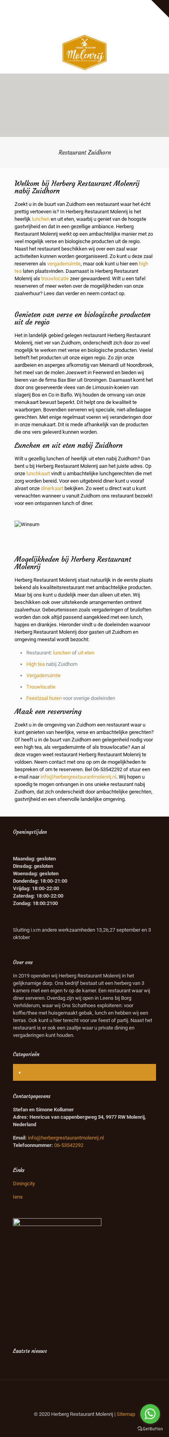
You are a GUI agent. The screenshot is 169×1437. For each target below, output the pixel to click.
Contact (100, 14)
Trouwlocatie (40, 687)
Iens (18, 1197)
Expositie (37, 6)
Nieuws (34, 1072)
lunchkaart (38, 473)
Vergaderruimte (43, 675)
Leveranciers (66, 6)
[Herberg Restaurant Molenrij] (84, 52)
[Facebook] (74, 24)
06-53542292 (107, 769)
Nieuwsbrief (73, 14)
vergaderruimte (64, 264)
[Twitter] (85, 24)
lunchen (41, 219)
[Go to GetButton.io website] (150, 1429)
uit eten (86, 653)
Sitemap (126, 1414)
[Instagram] (95, 24)
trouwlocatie (55, 278)
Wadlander (98, 6)
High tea (35, 664)
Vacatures (126, 6)
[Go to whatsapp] (150, 1414)
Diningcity (24, 1183)
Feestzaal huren (44, 698)
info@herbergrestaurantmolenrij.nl (78, 777)
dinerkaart (52, 488)
